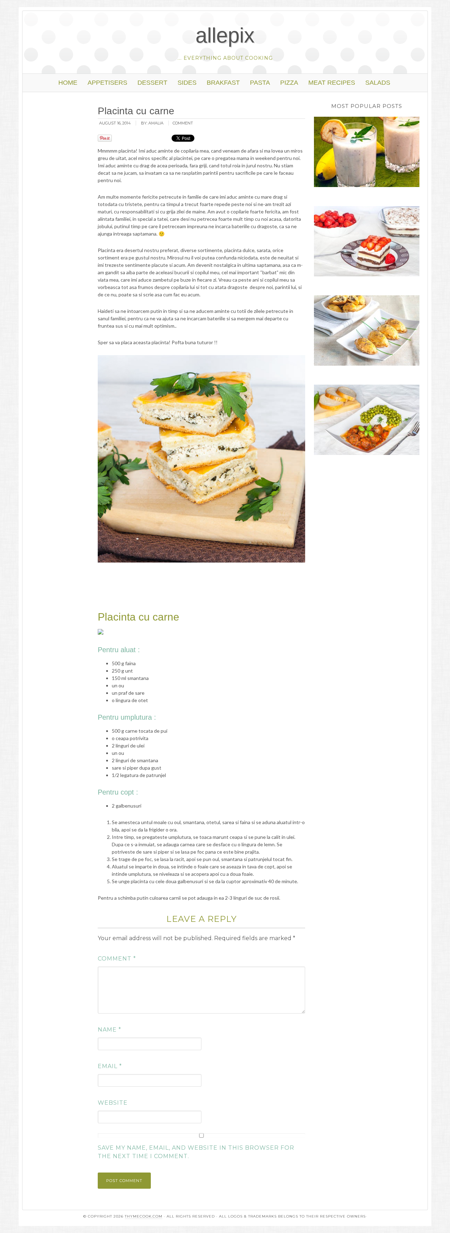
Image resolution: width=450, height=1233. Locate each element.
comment (183, 123)
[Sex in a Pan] (366, 242)
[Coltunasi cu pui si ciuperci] (366, 331)
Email (110, 1066)
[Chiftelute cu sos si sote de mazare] (366, 421)
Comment (117, 958)
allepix (225, 35)
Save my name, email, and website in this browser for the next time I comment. (196, 1152)
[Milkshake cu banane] (366, 153)
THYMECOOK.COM (143, 1216)
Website (113, 1102)
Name (109, 1029)
